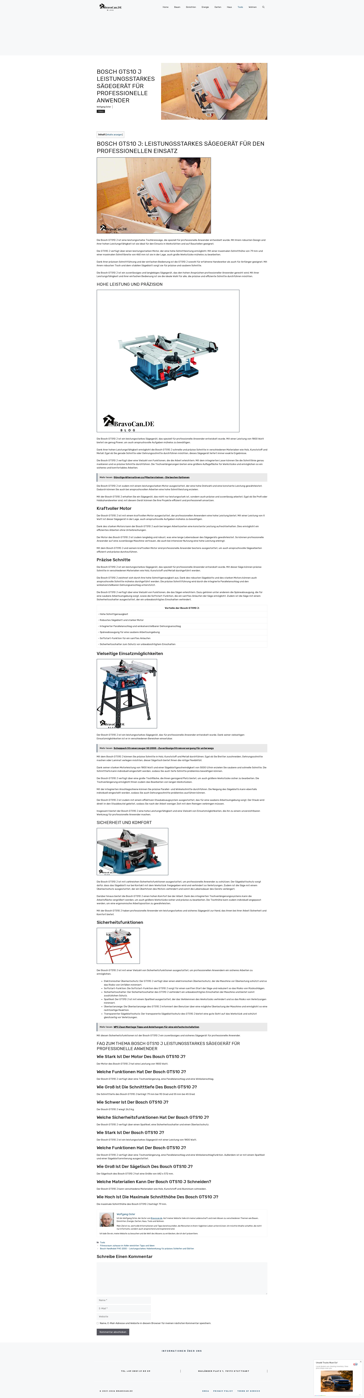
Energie (205, 7)
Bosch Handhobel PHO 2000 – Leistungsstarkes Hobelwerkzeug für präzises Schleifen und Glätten (147, 1248)
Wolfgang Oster (104, 107)
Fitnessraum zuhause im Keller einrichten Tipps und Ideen (127, 1245)
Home (165, 7)
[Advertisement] (182, 35)
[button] (263, 7)
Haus (229, 7)
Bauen (177, 7)
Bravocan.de (156, 1218)
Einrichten (191, 7)
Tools (240, 7)
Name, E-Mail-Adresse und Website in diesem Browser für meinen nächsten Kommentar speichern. (155, 1323)
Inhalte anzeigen (114, 134)
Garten (218, 7)
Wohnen (253, 7)
